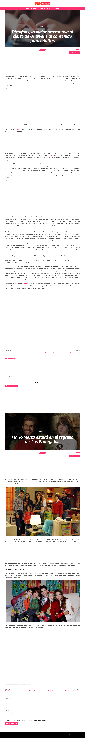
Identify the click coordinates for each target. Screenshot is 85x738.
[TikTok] (74, 735)
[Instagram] (71, 735)
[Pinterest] (75, 52)
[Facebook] (70, 52)
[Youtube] (79, 735)
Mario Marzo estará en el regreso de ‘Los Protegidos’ (16, 352)
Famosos (42, 50)
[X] (72, 52)
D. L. (8, 50)
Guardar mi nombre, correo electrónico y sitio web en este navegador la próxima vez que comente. (27, 382)
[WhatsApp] (78, 52)
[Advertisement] (42, 66)
